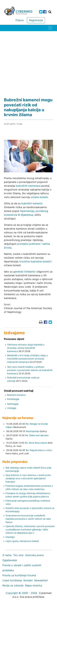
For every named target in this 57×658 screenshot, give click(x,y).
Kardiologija (13, 399)
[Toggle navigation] (50, 28)
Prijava (20, 20)
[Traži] (50, 12)
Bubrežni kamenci (16, 395)
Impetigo (10, 537)
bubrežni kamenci (32, 203)
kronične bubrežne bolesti (35, 261)
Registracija (36, 20)
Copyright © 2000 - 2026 (21, 593)
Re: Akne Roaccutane (36, 442)
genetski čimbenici (24, 271)
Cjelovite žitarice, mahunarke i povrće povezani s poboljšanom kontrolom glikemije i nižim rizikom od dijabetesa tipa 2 (30, 529)
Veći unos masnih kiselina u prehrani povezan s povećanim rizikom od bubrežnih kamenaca (29, 370)
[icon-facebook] (45, 12)
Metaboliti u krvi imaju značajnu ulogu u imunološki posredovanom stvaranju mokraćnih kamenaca (27, 358)
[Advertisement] (28, 61)
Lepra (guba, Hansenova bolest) (22, 541)
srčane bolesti (39, 197)
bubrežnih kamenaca (28, 185)
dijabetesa (27, 214)
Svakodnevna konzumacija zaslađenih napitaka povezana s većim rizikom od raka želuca (28, 518)
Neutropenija (32, 431)
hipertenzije (27, 211)
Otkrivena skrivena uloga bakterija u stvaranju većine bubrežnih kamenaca (25, 348)
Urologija (11, 408)
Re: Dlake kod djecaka (36, 435)
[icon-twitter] (41, 12)
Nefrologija (12, 404)
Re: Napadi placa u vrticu (39, 450)
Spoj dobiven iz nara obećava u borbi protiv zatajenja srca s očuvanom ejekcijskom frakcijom (28, 478)
